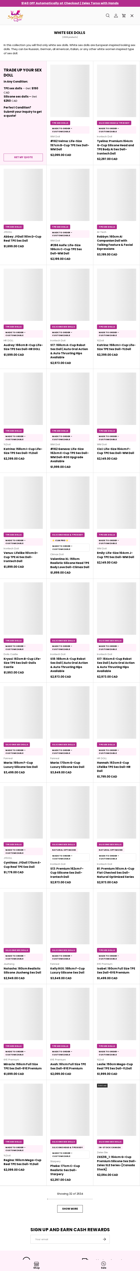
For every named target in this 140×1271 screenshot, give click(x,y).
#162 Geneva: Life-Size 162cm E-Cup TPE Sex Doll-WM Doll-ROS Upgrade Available (69, 455)
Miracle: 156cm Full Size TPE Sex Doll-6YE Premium (23, 1066)
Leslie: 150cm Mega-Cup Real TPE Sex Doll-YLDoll (115, 1066)
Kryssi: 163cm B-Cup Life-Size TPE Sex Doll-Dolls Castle (22, 663)
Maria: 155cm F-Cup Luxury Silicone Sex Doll (21, 765)
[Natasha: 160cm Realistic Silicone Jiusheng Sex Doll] (23, 918)
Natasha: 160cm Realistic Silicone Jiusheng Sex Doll (22, 971)
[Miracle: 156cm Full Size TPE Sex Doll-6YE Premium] (23, 1014)
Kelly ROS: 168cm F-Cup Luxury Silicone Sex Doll (67, 971)
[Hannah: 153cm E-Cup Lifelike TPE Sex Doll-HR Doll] (116, 712)
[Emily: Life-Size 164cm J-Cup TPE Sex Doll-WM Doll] (116, 502)
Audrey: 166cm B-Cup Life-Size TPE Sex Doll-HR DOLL (23, 347)
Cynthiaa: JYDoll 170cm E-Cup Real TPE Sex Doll (22, 865)
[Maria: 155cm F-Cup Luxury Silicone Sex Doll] (23, 712)
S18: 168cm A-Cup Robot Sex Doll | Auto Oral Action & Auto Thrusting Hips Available (69, 665)
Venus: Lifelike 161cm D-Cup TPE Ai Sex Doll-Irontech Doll (21, 557)
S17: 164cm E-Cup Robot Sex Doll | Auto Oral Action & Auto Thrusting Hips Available (116, 665)
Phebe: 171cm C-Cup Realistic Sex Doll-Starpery (65, 1170)
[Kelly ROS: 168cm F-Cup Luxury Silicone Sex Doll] (70, 918)
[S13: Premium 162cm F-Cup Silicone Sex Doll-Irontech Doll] (70, 812)
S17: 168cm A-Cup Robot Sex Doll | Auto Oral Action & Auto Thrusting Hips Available (69, 351)
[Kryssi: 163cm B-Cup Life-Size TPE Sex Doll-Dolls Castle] (23, 608)
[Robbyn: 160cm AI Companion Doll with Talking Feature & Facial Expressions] (116, 195)
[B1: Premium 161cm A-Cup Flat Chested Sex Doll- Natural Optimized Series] (116, 812)
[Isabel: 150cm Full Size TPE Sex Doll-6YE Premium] (116, 918)
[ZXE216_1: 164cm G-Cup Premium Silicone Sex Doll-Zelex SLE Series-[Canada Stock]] (116, 1110)
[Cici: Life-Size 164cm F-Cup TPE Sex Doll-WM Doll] (116, 399)
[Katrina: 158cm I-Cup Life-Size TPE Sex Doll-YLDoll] (116, 295)
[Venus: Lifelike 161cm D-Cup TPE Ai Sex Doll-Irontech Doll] (23, 502)
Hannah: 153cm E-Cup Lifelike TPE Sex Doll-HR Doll (114, 767)
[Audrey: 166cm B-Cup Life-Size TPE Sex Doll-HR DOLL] (23, 295)
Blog (12, 142)
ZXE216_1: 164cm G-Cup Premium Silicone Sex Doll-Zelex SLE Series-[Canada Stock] (116, 1163)
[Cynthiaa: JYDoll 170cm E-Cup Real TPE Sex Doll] (23, 812)
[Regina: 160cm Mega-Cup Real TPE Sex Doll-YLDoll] (23, 1110)
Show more (70, 1209)
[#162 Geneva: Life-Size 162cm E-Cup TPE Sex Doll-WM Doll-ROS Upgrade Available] (70, 399)
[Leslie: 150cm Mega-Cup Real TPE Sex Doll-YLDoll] (116, 1014)
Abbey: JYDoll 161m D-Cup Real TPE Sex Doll (22, 239)
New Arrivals (18, 64)
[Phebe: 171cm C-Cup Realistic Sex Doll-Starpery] (70, 1110)
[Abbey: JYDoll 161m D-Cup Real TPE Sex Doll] (23, 195)
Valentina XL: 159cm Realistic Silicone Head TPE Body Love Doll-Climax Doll (69, 563)
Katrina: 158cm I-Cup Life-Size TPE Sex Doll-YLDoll (116, 347)
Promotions (17, 24)
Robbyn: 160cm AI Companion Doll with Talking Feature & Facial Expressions (115, 243)
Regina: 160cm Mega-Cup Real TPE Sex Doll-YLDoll (22, 1162)
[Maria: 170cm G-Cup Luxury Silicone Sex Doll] (70, 712)
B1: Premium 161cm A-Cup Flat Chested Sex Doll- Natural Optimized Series (115, 873)
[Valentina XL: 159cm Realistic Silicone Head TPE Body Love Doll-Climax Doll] (70, 502)
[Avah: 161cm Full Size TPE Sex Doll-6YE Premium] (70, 1014)
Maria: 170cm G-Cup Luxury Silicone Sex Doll (67, 765)
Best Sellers (17, 38)
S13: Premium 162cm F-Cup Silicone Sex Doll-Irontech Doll (66, 873)
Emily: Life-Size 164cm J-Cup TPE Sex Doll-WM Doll (115, 555)
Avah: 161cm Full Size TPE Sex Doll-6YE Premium (68, 1066)
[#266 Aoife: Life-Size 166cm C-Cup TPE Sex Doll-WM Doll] (70, 195)
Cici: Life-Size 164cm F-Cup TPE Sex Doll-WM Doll (115, 451)
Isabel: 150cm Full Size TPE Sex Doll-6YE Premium (116, 971)
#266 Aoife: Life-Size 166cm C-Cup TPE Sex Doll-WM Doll (66, 249)
